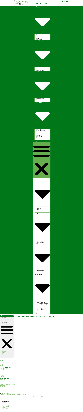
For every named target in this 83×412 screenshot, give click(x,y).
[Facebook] (62, 1)
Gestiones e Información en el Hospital (43, 304)
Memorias (38, 37)
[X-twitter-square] (64, 1)
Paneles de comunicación (40, 137)
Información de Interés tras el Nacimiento (43, 134)
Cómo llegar (38, 129)
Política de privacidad (6, 401)
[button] (41, 160)
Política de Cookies (5, 403)
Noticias (37, 38)
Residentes (38, 99)
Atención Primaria (39, 69)
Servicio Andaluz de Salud (23, 1)
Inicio (37, 6)
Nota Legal (4, 402)
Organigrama (39, 208)
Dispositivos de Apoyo (40, 70)
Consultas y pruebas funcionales (42, 131)
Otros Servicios (39, 135)
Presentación (38, 34)
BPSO (37, 141)
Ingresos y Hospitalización (40, 130)
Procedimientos (39, 39)
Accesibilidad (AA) (5, 409)
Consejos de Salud (40, 310)
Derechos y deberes (39, 136)
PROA (37, 140)
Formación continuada (40, 98)
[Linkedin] (66, 1)
